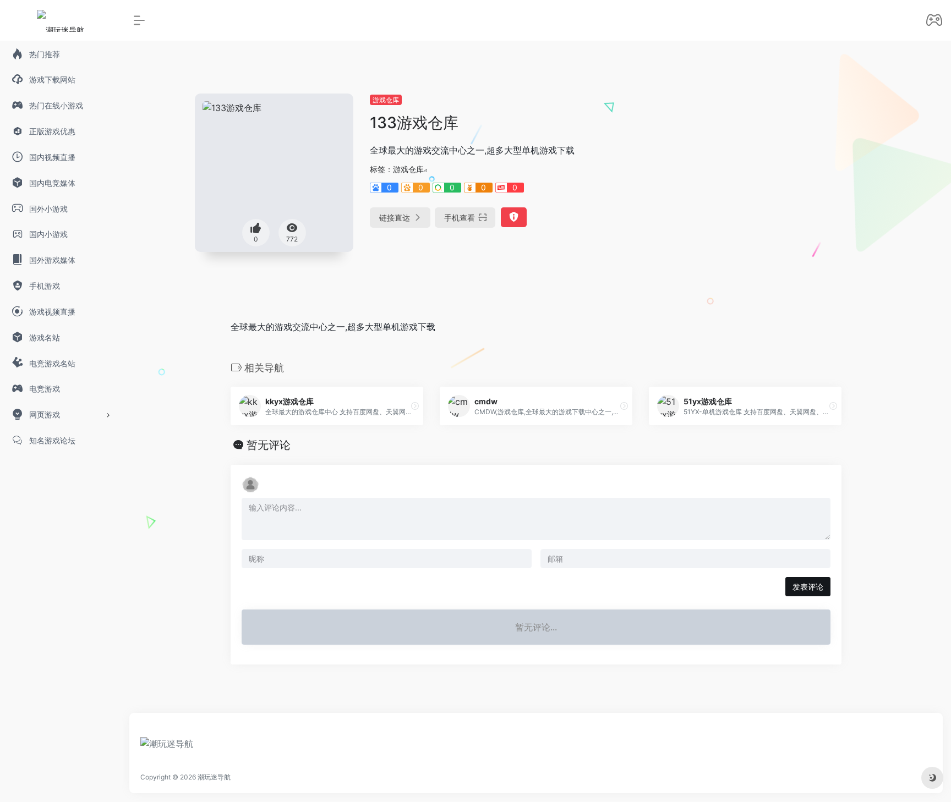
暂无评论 (269, 445)
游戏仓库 (386, 100)
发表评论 (807, 586)
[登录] (934, 21)
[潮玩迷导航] (166, 747)
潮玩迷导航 (214, 777)
